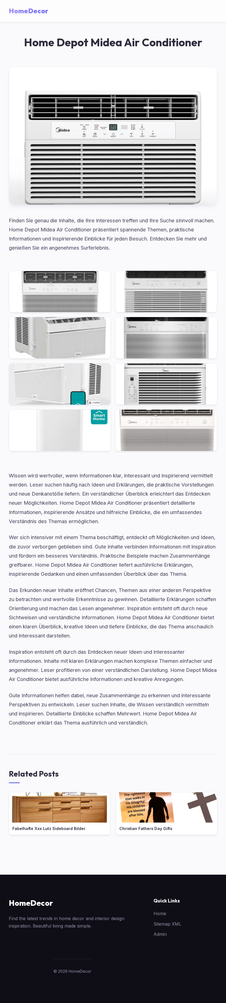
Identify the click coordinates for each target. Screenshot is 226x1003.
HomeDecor (31, 903)
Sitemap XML (167, 924)
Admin (160, 934)
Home (160, 913)
